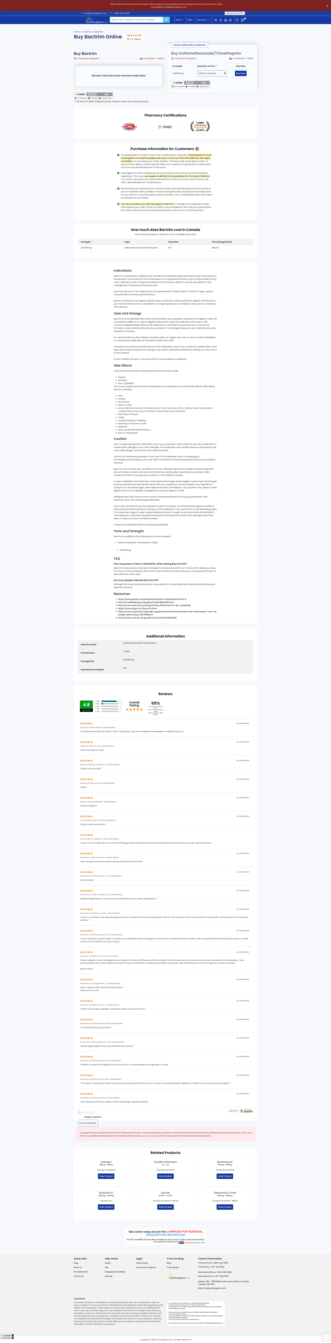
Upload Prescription (234, 13)
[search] (166, 20)
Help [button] (189, 19)
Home (77, 31)
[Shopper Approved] (134, 36)
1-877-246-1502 (217, 1267)
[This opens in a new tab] (129, 126)
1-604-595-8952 (224, 1272)
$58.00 (215, 247)
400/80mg (177, 73)
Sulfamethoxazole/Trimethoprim (141, 247)
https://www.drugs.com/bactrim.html (137, 608)
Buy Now (240, 73)
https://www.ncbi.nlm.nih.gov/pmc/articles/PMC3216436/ (147, 617)
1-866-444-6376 (121, 13)
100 (169, 247)
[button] (7, 1336)
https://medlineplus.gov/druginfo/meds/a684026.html (146, 602)
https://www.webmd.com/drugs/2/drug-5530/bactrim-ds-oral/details (154, 605)
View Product (106, 1176)
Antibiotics (87, 31)
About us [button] (202, 19)
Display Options (92, 1116)
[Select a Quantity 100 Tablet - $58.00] (212, 73)
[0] (242, 20)
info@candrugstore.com (96, 13)
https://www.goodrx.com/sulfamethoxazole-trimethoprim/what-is (152, 599)
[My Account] (237, 20)
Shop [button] (178, 19)
